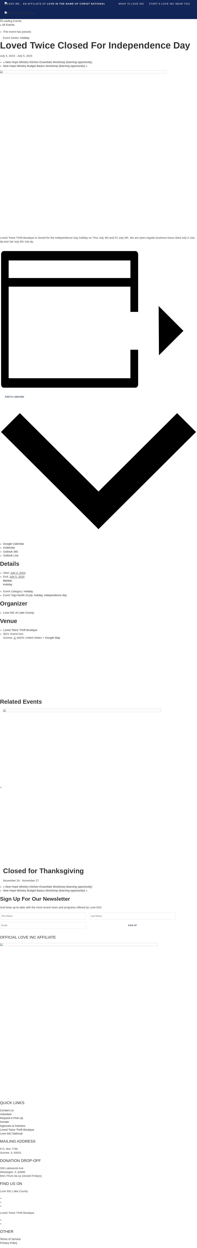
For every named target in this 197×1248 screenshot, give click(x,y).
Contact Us (7, 1110)
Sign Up (132, 925)
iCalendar (9, 547)
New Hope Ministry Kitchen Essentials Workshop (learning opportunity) (47, 62)
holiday (38, 595)
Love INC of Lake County (18, 612)
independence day (55, 595)
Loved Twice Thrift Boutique (20, 630)
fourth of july (25, 595)
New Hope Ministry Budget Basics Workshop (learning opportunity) (45, 66)
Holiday (7, 584)
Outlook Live (10, 555)
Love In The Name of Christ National (76, 3)
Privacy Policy (8, 1242)
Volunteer (6, 1114)
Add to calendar (14, 396)
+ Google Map (51, 637)
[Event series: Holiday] (41, 880)
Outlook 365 (10, 551)
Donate (4, 1121)
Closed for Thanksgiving (43, 871)
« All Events (7, 24)
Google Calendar (13, 543)
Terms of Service (10, 1239)
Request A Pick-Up (11, 1118)
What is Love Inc (131, 3)
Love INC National (11, 1133)
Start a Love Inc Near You (169, 3)
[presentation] (82, 787)
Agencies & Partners (12, 1125)
